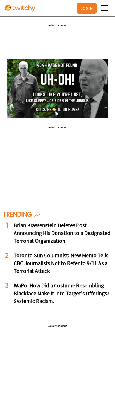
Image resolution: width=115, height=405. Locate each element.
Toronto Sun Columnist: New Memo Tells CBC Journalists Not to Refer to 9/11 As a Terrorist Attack (61, 263)
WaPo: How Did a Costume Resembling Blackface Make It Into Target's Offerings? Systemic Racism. (61, 293)
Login (86, 8)
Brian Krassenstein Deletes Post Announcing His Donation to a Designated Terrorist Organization (62, 233)
